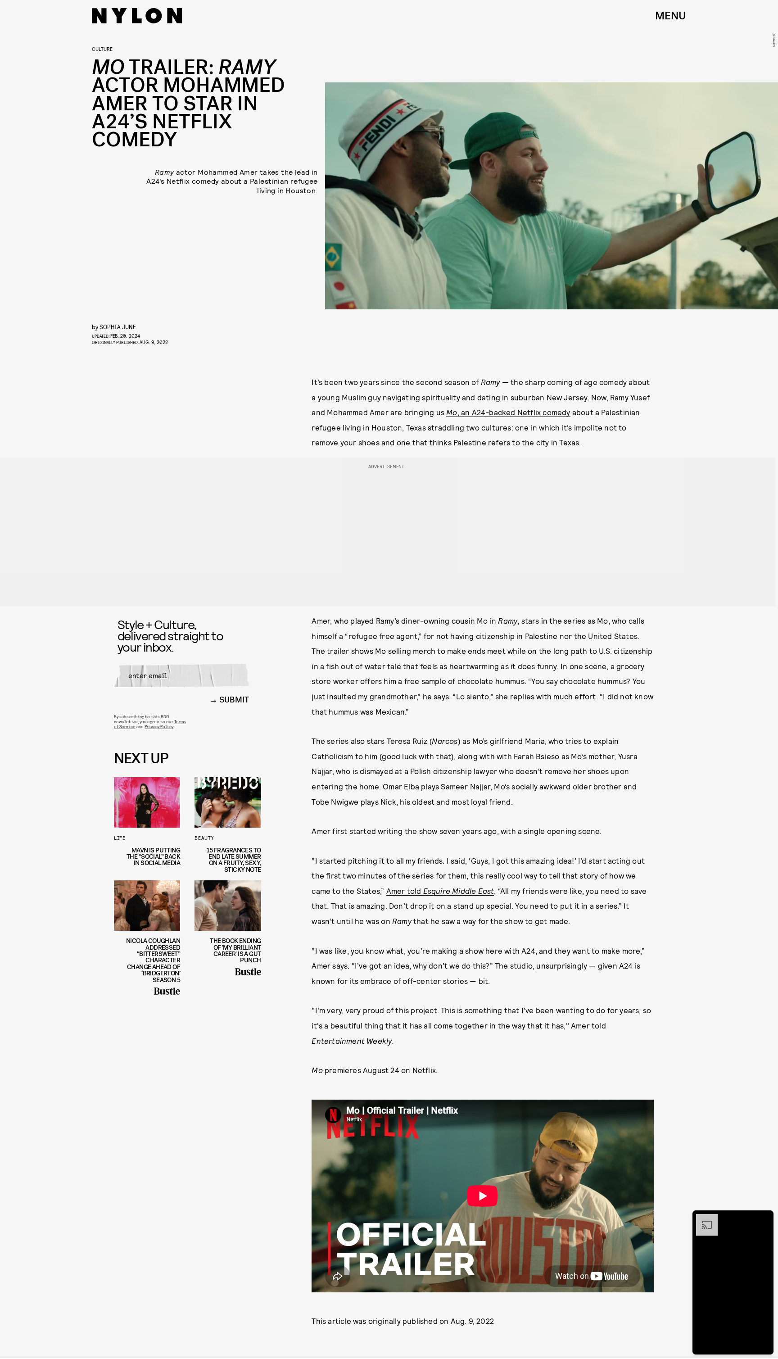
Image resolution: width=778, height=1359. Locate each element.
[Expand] (702, 1218)
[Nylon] (137, 16)
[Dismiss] (763, 1218)
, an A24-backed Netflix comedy (508, 412)
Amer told (440, 890)
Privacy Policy (159, 726)
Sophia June (118, 327)
